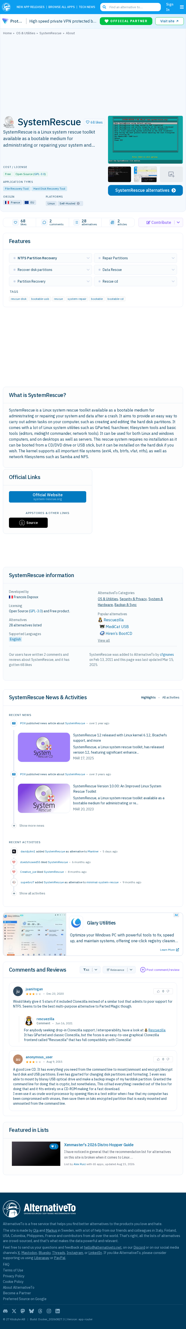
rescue (58, 298)
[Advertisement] (93, 74)
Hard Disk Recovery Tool (49, 188)
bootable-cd (116, 298)
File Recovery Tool (17, 188)
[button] (94, 122)
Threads (58, 1252)
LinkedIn (95, 1252)
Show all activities (32, 893)
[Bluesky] (31, 1311)
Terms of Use (13, 1270)
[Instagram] (48, 1311)
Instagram (75, 1252)
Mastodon (29, 1252)
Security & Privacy (133, 599)
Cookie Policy (13, 1281)
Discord (139, 1247)
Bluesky (45, 1252)
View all (104, 640)
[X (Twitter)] (14, 1311)
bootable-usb (40, 298)
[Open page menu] (182, 7)
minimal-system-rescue (102, 882)
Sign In (169, 7)
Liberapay (41, 1257)
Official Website (48, 496)
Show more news (31, 825)
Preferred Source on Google (24, 1298)
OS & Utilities (108, 599)
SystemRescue (75, 723)
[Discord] (5, 1311)
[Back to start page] (7, 7)
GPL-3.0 (39, 174)
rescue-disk (18, 298)
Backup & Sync (126, 605)
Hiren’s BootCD (119, 633)
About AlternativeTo (18, 1287)
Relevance (117, 970)
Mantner (93, 851)
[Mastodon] (22, 1311)
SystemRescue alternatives (142, 190)
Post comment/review (163, 970)
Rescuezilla (157, 1030)
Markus (51, 1230)
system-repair (77, 298)
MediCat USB (117, 626)
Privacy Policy (13, 1276)
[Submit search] (104, 7)
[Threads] (40, 1311)
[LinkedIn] (57, 1311)
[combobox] (130, 7)
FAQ (6, 1264)
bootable (97, 298)
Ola (36, 1230)
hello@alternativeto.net (103, 1247)
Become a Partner (17, 1293)
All (87, 970)
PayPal (59, 1257)
